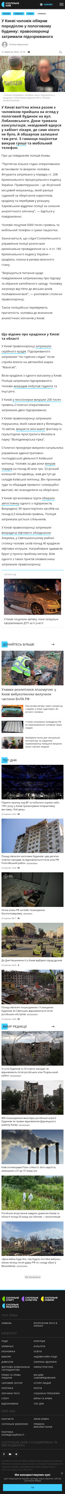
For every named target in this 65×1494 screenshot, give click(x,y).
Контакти (8, 1418)
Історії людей (42, 1383)
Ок (32, 1487)
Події (5, 1341)
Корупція (39, 1341)
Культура (39, 1346)
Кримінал (42, 14)
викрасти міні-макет (30, 429)
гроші (21, 143)
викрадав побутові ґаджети (33, 386)
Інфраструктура (43, 1367)
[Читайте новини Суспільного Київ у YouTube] (10, 1454)
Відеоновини (10, 1403)
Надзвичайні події (45, 1356)
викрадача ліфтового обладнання (26, 533)
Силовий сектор (12, 1383)
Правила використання (43, 1425)
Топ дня (39, 1403)
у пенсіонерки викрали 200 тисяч (37, 400)
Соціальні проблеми (47, 1393)
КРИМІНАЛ (19, 14)
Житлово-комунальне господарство (16, 1368)
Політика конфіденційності (13, 1433)
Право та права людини (11, 1376)
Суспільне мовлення (15, 1424)
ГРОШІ (30, 14)
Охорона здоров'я (45, 1361)
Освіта (38, 1351)
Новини (6, 1323)
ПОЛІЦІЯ (6, 14)
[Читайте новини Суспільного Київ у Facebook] (4, 1454)
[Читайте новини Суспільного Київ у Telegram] (16, 1454)
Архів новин (41, 1418)
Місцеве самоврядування (44, 1376)
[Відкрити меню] (62, 4)
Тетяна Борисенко (18, 44)
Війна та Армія (43, 1398)
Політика (7, 1388)
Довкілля (7, 1361)
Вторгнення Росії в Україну (45, 1324)
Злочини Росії (11, 1393)
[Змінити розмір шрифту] (60, 51)
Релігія (38, 1388)
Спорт (5, 1398)
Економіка (8, 1351)
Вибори (6, 1356)
